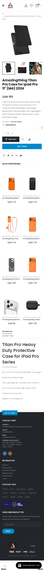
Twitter (8, 155)
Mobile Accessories (18, 236)
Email (21, 155)
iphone (5, 489)
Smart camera (21, 489)
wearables (14, 493)
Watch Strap (32, 493)
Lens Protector (17, 317)
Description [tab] (7, 331)
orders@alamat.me (9, 437)
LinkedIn (12, 155)
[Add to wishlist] (23, 139)
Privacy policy (7, 468)
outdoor (5, 493)
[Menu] (3, 5)
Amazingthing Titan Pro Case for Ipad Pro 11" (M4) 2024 (20, 84)
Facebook (4, 155)
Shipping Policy (7, 473)
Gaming (12, 497)
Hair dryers (23, 493)
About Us (5, 465)
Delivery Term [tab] (7, 336)
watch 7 (5, 497)
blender (20, 497)
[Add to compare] (29, 139)
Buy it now (22, 146)
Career (4, 478)
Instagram (10, 453)
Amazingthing (6, 196)
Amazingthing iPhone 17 (19, 196)
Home (3, 13)
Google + (17, 155)
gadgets (27, 497)
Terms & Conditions (9, 470)
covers (12, 489)
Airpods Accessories (29, 317)
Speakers (31, 489)
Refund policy (7, 476)
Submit (8, 531)
